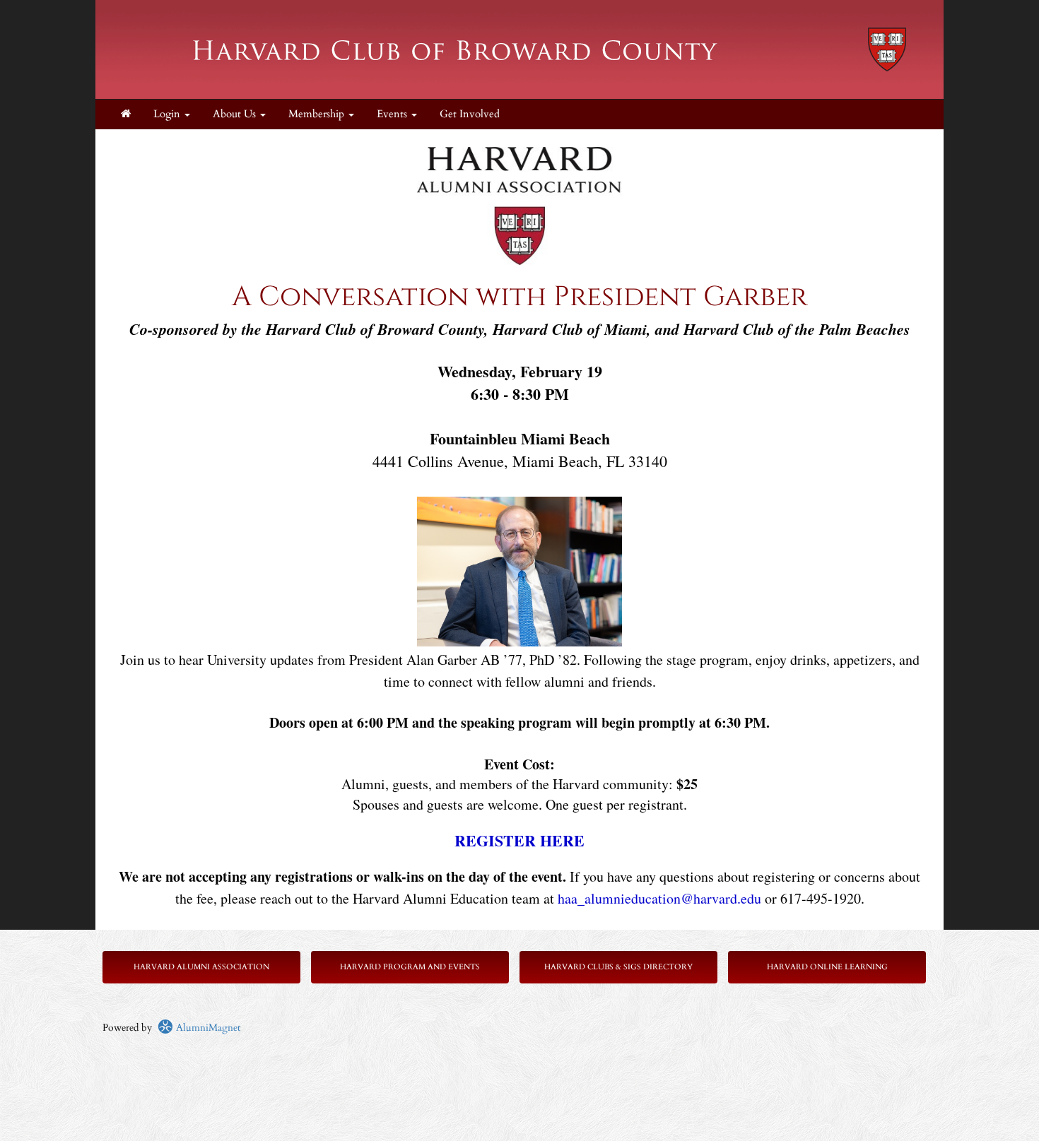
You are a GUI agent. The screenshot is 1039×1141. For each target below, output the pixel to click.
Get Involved (470, 114)
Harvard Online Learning (827, 967)
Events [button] (393, 114)
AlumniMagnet (206, 1027)
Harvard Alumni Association (201, 967)
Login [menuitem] (168, 114)
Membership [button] (317, 114)
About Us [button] (236, 114)
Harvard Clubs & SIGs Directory (618, 967)
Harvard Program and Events (410, 967)
